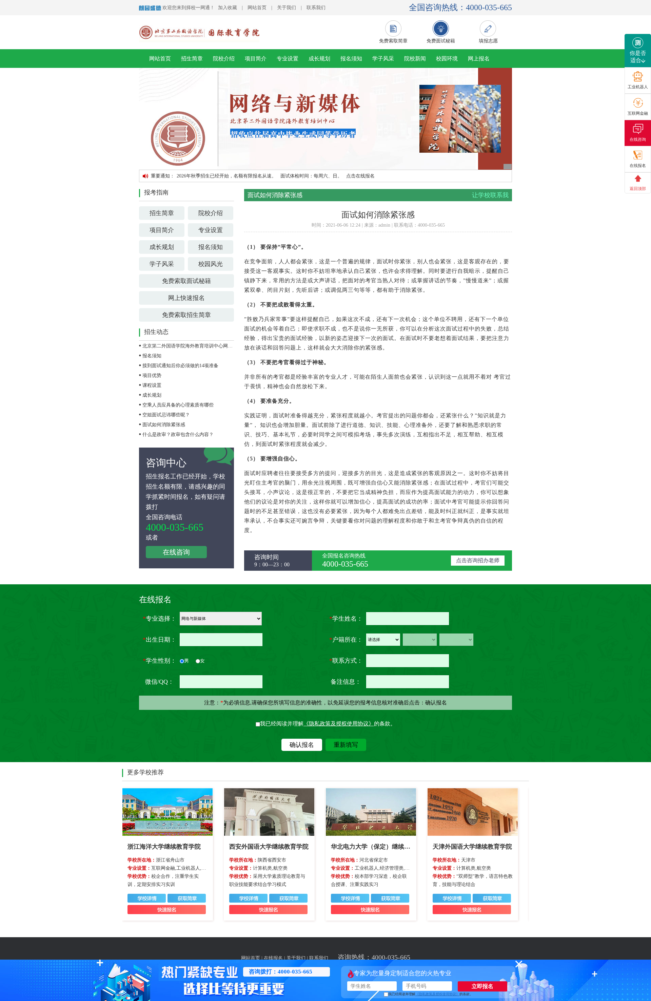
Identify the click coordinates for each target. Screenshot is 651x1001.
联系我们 (316, 7)
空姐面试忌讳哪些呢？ (166, 414)
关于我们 (286, 7)
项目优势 (151, 375)
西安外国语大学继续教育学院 (269, 846)
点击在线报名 (360, 175)
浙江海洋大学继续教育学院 (164, 846)
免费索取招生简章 (186, 314)
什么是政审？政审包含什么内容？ (178, 434)
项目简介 (256, 58)
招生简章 (192, 58)
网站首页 (257, 7)
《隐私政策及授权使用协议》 (338, 723)
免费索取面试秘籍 (186, 281)
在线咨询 (176, 552)
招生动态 (156, 331)
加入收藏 (227, 7)
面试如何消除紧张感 (163, 424)
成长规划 (319, 58)
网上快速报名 (186, 298)
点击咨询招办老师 (477, 560)
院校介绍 (224, 58)
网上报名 (479, 58)
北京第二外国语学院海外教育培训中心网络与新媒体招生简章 (206, 345)
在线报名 (273, 958)
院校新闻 (415, 58)
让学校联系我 (490, 195)
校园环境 (447, 58)
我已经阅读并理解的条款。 (328, 723)
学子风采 (383, 58)
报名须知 (351, 58)
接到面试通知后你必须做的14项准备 (180, 365)
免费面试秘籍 (441, 40)
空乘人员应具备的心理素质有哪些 (178, 405)
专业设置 (287, 58)
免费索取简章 (393, 40)
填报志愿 (488, 40)
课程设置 (151, 385)
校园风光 (210, 264)
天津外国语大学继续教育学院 (472, 846)
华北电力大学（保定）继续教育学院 (380, 846)
